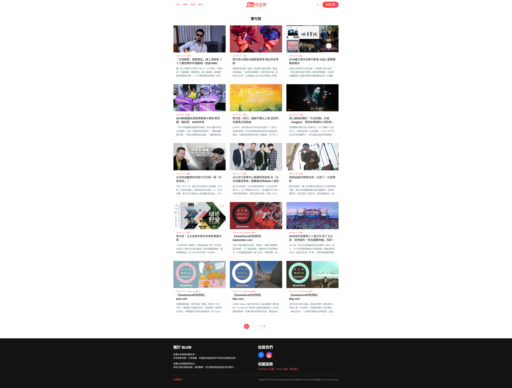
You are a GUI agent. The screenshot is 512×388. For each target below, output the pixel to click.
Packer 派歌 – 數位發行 (287, 369)
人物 (177, 4)
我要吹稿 (330, 4)
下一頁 (262, 326)
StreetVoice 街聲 (266, 369)
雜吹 (200, 4)
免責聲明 (177, 379)
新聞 (193, 4)
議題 (185, 4)
